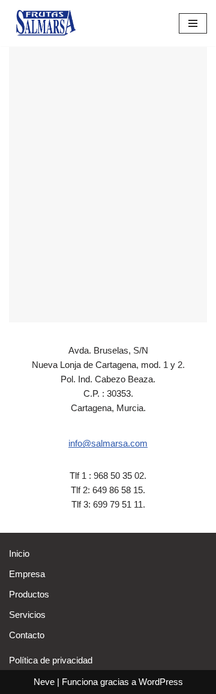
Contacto (26, 635)
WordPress (161, 682)
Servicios (27, 614)
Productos (29, 594)
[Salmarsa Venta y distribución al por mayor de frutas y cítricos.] (45, 23)
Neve (44, 682)
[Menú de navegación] (193, 23)
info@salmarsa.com (108, 443)
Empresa (27, 574)
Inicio (19, 553)
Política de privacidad (50, 660)
